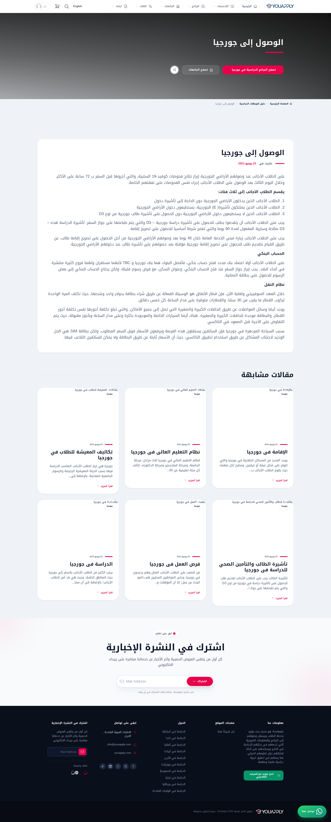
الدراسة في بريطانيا (173, 784)
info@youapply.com (119, 744)
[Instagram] (118, 766)
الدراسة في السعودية (172, 771)
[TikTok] (103, 766)
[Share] (174, 70)
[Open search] (67, 6)
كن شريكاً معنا (226, 731)
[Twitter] (126, 766)
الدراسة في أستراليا (173, 731)
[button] (42, 6)
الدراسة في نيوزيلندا (173, 764)
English (77, 6)
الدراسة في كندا (175, 738)
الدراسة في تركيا (175, 777)
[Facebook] (133, 766)
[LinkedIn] (110, 766)
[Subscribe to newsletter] (82, 751)
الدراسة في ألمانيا (174, 744)
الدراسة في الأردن (174, 758)
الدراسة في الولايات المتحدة (168, 790)
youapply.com (122, 753)
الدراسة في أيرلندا (174, 751)
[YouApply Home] (280, 6)
